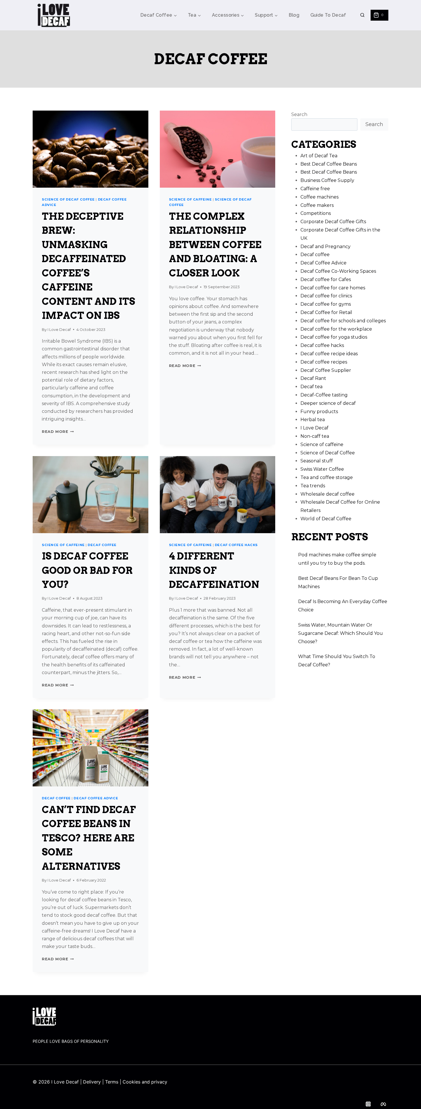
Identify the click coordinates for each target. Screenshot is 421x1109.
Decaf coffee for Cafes (325, 279)
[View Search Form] (362, 15)
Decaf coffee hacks (236, 545)
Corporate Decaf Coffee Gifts (333, 221)
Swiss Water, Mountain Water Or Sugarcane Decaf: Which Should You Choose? (340, 633)
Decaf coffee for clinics (326, 296)
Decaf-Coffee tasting (324, 395)
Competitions (315, 213)
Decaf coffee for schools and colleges (343, 320)
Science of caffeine (190, 199)
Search (299, 114)
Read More (58, 431)
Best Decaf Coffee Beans (328, 164)
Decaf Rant (313, 378)
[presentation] (90, 149)
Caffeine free (315, 188)
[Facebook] (383, 1104)
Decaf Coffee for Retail (326, 312)
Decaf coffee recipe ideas (329, 353)
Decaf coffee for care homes (332, 288)
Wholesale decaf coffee (327, 494)
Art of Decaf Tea (318, 155)
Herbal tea (312, 419)
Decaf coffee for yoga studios (333, 337)
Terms (111, 1082)
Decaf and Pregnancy (325, 246)
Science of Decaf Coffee (68, 199)
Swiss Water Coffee (322, 469)
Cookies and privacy (145, 1082)
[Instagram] (368, 1104)
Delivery (92, 1082)
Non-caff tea (314, 436)
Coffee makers (317, 205)
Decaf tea (311, 386)
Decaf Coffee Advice (96, 798)
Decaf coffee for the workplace (336, 329)
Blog (294, 15)
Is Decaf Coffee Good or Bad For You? (87, 570)
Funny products (319, 411)
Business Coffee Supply (327, 180)
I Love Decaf (59, 329)
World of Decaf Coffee (325, 518)
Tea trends (312, 485)
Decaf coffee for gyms (325, 304)
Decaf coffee (102, 545)
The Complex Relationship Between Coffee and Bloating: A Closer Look (215, 245)
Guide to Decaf (328, 15)
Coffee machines (319, 197)
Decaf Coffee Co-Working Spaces (338, 271)
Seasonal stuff (316, 461)
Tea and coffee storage (326, 477)
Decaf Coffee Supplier (325, 370)
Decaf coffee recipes (323, 362)
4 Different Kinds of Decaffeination (214, 570)
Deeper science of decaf (328, 403)
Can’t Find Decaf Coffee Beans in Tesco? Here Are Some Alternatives (89, 838)
